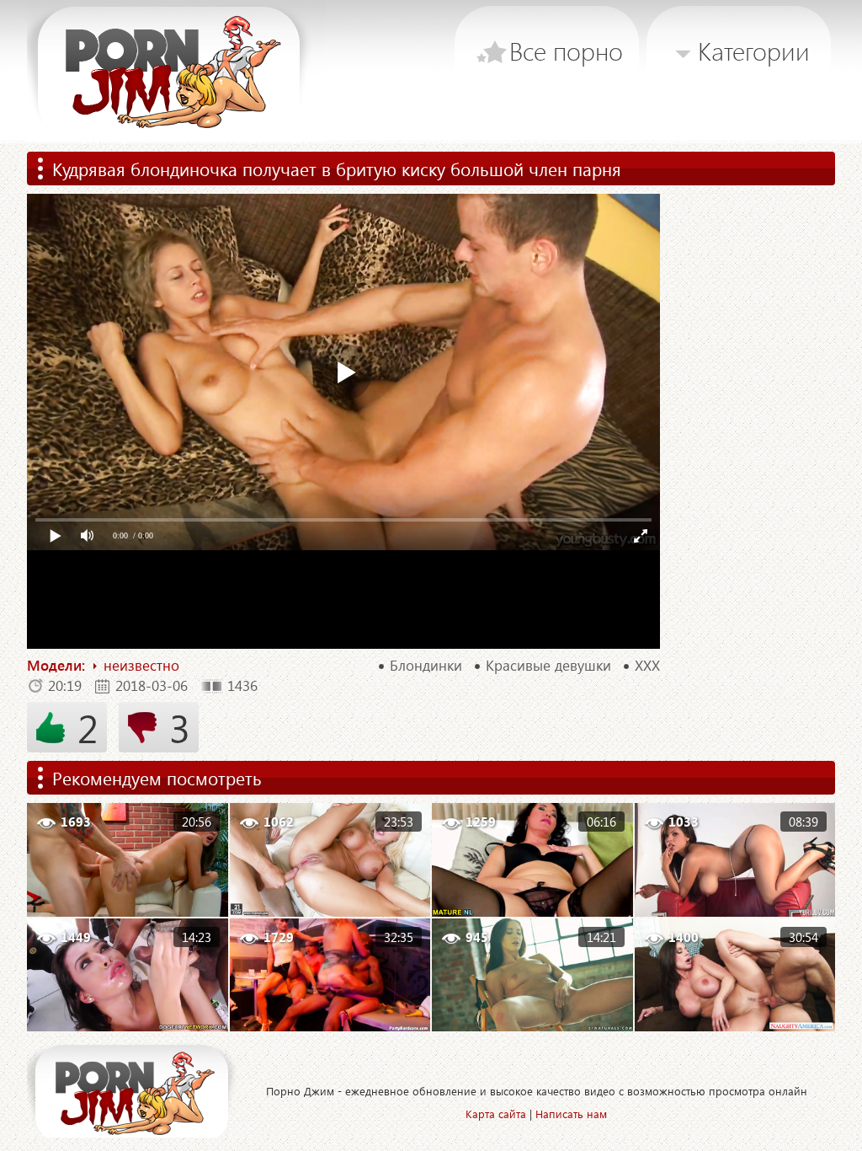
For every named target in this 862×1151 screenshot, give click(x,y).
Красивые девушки (548, 665)
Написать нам (571, 1113)
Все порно (566, 50)
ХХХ (647, 665)
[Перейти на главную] (176, 71)
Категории (754, 50)
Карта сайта (496, 1113)
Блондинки (426, 665)
